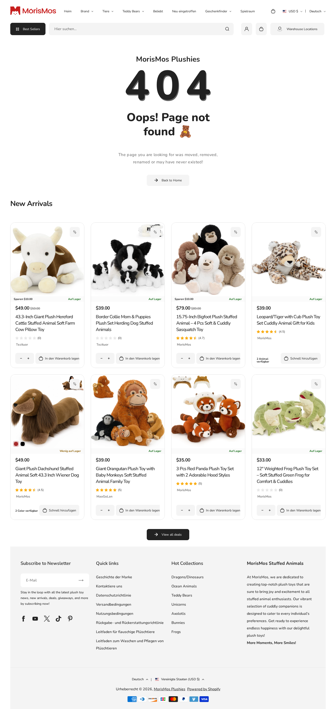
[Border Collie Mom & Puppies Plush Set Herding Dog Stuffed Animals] (128, 295)
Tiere (105, 11)
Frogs (176, 631)
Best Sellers (31, 29)
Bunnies (178, 622)
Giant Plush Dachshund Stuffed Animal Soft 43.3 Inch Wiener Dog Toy (47, 475)
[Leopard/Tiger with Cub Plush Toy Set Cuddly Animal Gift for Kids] (289, 295)
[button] (75, 232)
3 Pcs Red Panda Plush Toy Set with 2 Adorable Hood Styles (205, 472)
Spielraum (247, 11)
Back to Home (172, 180)
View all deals (172, 534)
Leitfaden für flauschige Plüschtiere (125, 631)
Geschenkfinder (216, 11)
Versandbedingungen (113, 604)
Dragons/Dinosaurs (187, 577)
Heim (68, 11)
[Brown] (16, 444)
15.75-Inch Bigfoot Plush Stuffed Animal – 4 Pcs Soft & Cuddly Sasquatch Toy (206, 323)
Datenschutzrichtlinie (113, 595)
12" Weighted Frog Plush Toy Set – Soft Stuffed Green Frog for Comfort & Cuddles (287, 475)
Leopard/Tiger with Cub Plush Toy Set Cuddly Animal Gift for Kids (288, 320)
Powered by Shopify (203, 689)
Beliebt (158, 11)
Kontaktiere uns (109, 586)
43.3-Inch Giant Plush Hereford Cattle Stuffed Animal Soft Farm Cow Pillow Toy (45, 323)
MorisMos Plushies (169, 689)
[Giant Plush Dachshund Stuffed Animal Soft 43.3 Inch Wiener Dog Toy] (47, 447)
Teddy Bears (131, 11)
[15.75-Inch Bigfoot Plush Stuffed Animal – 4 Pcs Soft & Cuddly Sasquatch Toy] (208, 295)
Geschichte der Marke (114, 577)
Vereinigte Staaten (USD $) (180, 679)
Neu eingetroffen (184, 11)
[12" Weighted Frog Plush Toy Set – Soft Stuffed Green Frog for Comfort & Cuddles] (289, 447)
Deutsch (315, 11)
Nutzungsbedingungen (114, 613)
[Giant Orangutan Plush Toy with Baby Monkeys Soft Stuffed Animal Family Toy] (128, 447)
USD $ (292, 12)
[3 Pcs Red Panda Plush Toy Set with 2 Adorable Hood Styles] (208, 447)
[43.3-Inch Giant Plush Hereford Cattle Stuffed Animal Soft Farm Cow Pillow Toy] (47, 295)
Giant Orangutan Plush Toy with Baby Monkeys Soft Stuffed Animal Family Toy (125, 475)
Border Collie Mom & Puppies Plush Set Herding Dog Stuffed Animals (124, 323)
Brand (85, 11)
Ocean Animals (184, 586)
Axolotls (178, 613)
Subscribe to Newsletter (46, 563)
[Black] (22, 444)
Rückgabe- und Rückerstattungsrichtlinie (130, 622)
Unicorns (178, 604)
